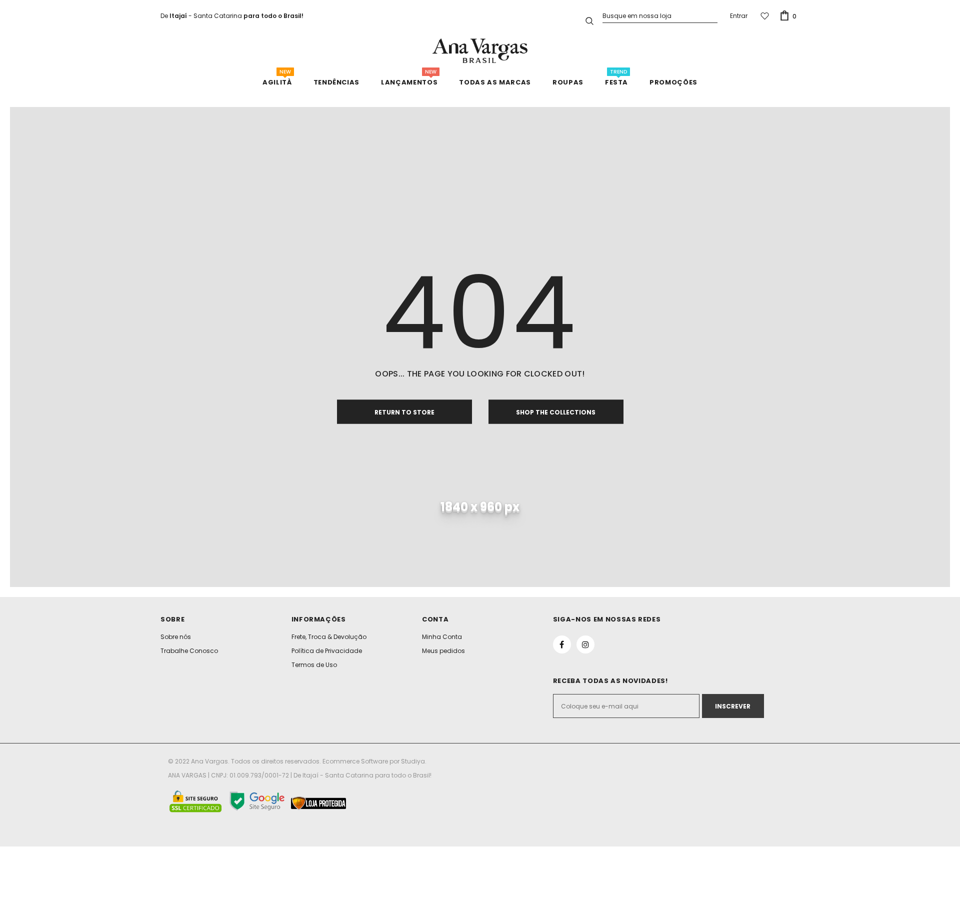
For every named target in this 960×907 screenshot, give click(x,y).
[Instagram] (585, 645)
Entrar (739, 16)
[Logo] (480, 50)
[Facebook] (562, 645)
